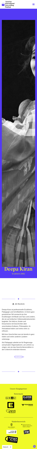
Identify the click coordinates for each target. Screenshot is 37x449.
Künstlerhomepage (18, 356)
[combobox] (7, 447)
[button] (33, 4)
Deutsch (5, 447)
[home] (8, 4)
